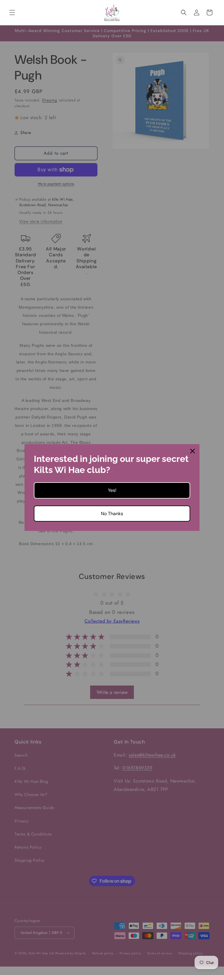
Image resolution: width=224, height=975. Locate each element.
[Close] (193, 451)
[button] (12, 12)
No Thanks (112, 514)
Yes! (112, 490)
